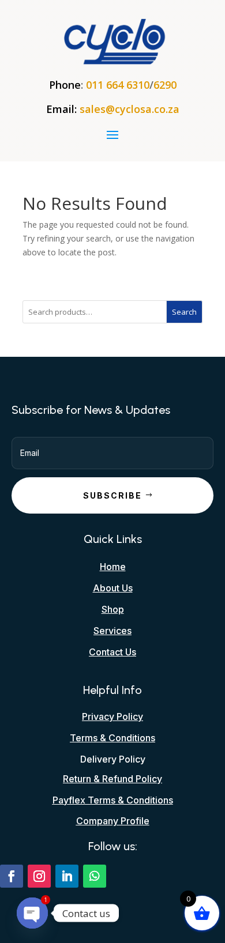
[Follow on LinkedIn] (66, 876)
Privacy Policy (112, 716)
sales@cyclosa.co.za (129, 109)
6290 (165, 85)
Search (184, 312)
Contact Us (112, 652)
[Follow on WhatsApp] (94, 876)
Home (113, 566)
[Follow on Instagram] (39, 876)
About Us (113, 588)
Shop (113, 609)
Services (112, 630)
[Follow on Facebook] (11, 876)
